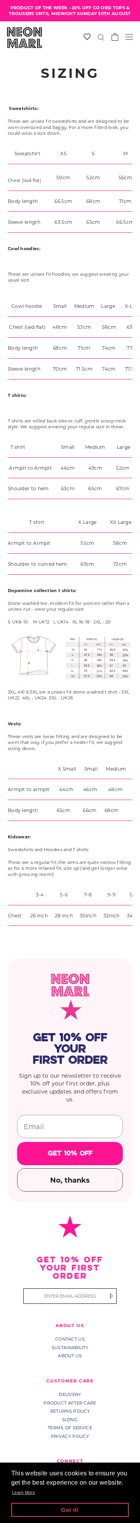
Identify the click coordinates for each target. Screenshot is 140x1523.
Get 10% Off (70, 1153)
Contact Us (70, 1339)
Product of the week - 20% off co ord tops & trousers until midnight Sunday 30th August (70, 10)
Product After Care (70, 1403)
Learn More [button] (23, 1492)
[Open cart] (115, 37)
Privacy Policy (70, 1436)
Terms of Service (70, 1427)
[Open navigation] (129, 37)
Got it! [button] (70, 1510)
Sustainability (70, 1347)
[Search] (101, 37)
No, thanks (70, 1180)
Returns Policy (70, 1411)
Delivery (70, 1394)
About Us (70, 1355)
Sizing (70, 1419)
